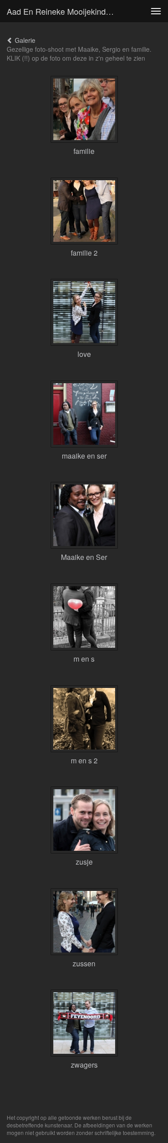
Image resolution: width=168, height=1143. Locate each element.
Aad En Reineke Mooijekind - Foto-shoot (64, 11)
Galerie (24, 40)
